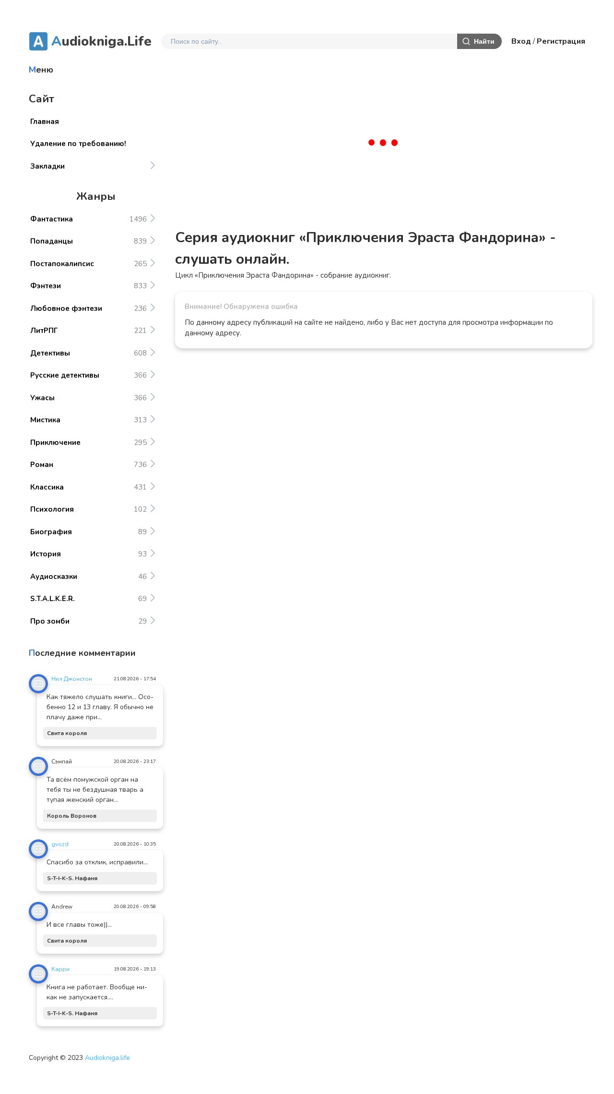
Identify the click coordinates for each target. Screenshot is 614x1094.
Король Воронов (71, 816)
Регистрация (561, 41)
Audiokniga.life (107, 1057)
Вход (521, 41)
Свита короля (67, 733)
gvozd (60, 844)
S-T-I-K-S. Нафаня (72, 878)
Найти (484, 41)
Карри (60, 969)
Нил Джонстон (71, 679)
